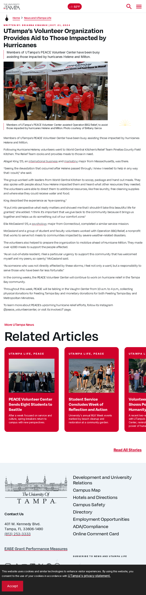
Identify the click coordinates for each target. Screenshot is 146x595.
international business (43, 161)
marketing (71, 161)
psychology (39, 224)
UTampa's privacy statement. (89, 576)
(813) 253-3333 (17, 534)
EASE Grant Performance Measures (35, 548)
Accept (12, 586)
